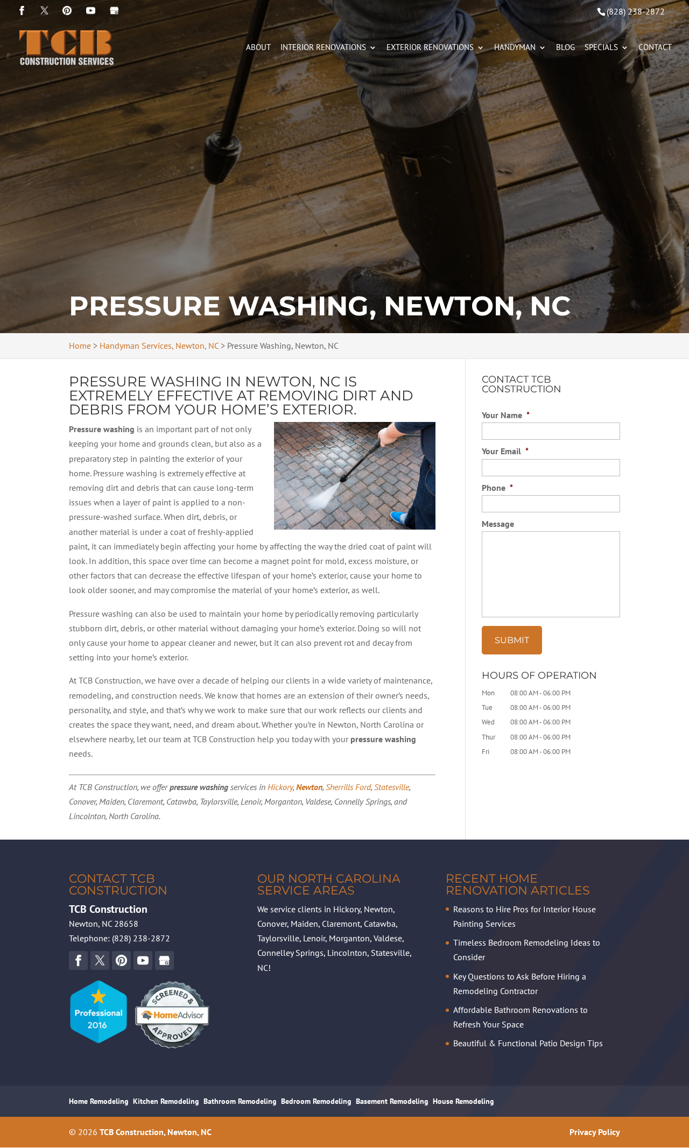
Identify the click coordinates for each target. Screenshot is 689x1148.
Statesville (391, 786)
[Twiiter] (44, 10)
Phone (497, 487)
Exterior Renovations (430, 48)
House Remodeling (463, 1101)
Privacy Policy (595, 1131)
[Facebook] (21, 10)
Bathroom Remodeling (240, 1101)
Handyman (515, 48)
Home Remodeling (99, 1101)
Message (498, 523)
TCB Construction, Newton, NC (156, 1131)
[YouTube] (67, 10)
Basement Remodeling (392, 1101)
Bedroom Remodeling (316, 1101)
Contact (655, 48)
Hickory (280, 786)
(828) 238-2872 (636, 11)
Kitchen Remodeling (166, 1101)
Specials (601, 48)
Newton (309, 786)
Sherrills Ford (348, 786)
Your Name (506, 415)
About (258, 48)
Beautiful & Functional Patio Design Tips (528, 1043)
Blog (565, 48)
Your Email (505, 451)
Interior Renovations (323, 48)
